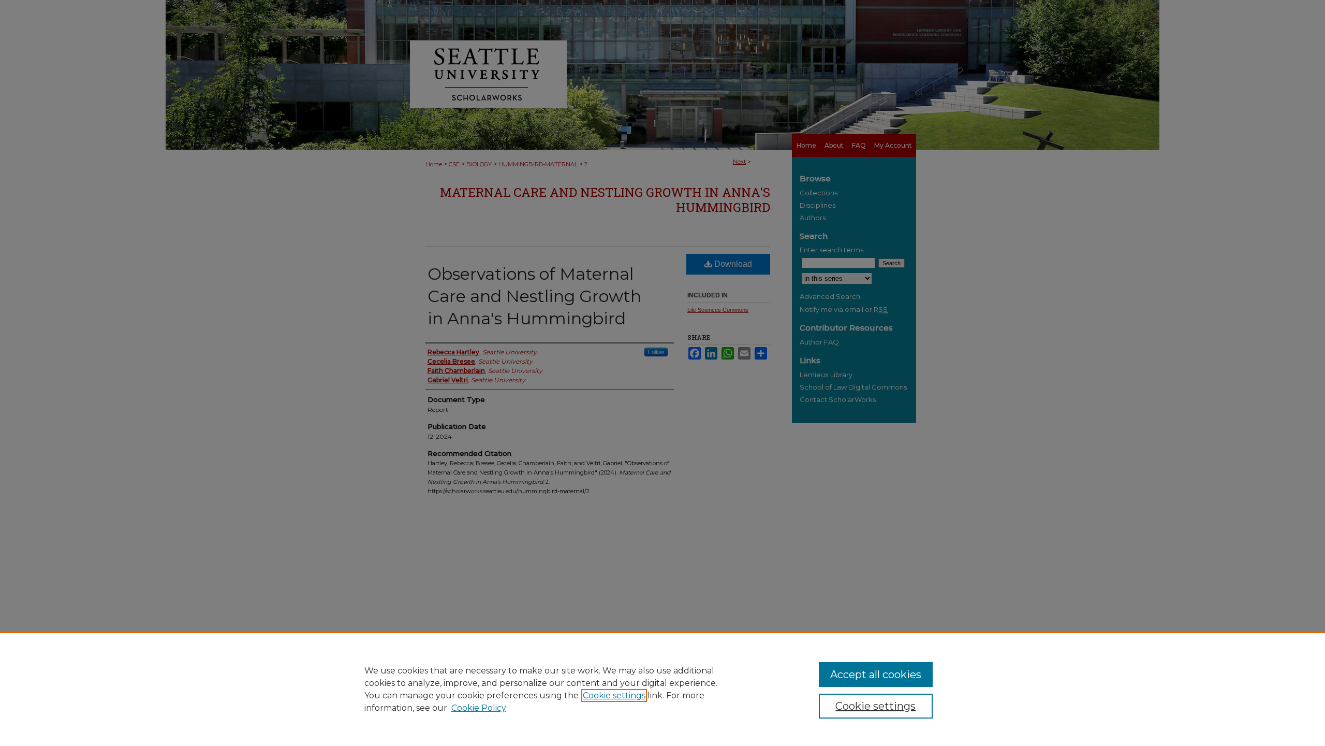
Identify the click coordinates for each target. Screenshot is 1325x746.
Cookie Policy (478, 708)
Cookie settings (614, 695)
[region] (662, 689)
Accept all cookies (875, 674)
